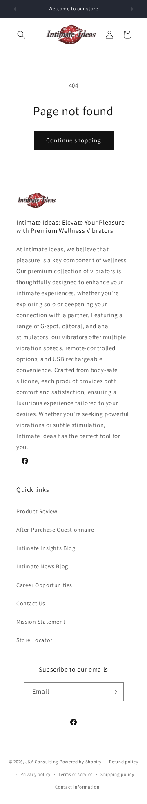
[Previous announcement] (15, 9)
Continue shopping (73, 140)
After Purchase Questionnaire (55, 529)
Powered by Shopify (81, 762)
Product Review (36, 511)
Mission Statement (40, 621)
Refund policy (123, 762)
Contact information (77, 787)
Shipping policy (117, 774)
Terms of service (75, 774)
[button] (21, 35)
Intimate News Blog (42, 566)
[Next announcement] (132, 9)
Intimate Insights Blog (45, 548)
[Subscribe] (114, 691)
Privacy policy (35, 774)
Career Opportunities (44, 585)
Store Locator (34, 640)
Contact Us (30, 603)
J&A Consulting (41, 762)
